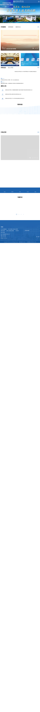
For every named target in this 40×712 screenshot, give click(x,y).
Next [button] (38, 217)
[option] (20, 13)
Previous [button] (1, 217)
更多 (38, 67)
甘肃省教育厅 (17, 240)
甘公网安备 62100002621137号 (31, 251)
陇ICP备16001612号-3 (22, 251)
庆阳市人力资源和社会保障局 (10, 240)
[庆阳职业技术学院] (20, 2)
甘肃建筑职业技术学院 (27, 235)
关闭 (12, 8)
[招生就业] (10, 191)
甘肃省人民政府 (3, 240)
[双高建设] (10, 180)
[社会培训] (29, 191)
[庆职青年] (29, 180)
